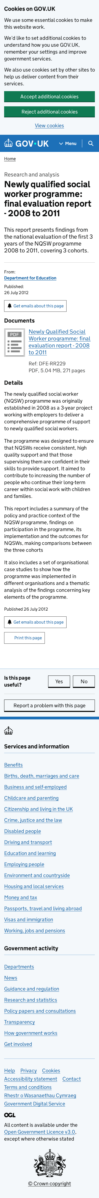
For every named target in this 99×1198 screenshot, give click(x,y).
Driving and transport (28, 842)
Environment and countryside (37, 875)
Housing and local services (34, 886)
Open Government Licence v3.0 (39, 1132)
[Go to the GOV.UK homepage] (26, 143)
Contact (71, 1079)
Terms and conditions (28, 1087)
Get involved (18, 1044)
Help (9, 1070)
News (10, 978)
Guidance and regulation (31, 989)
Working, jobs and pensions (34, 930)
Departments (19, 967)
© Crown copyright (49, 1183)
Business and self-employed (35, 787)
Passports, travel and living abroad (43, 908)
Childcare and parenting (31, 798)
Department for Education (30, 278)
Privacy (28, 1070)
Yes (62, 681)
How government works (30, 1033)
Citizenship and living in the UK (38, 809)
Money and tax (20, 897)
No (88, 681)
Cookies (51, 1070)
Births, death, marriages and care (41, 776)
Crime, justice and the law (33, 820)
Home (10, 158)
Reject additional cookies (49, 112)
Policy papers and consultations (40, 1011)
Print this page (28, 637)
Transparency (19, 1022)
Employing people (24, 864)
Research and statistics (30, 1000)
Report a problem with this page (49, 705)
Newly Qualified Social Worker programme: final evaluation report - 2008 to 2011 (59, 342)
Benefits (13, 765)
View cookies (49, 125)
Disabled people (22, 831)
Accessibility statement (30, 1079)
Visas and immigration (28, 919)
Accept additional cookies (49, 96)
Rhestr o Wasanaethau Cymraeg (40, 1095)
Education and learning (30, 853)
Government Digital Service (34, 1104)
